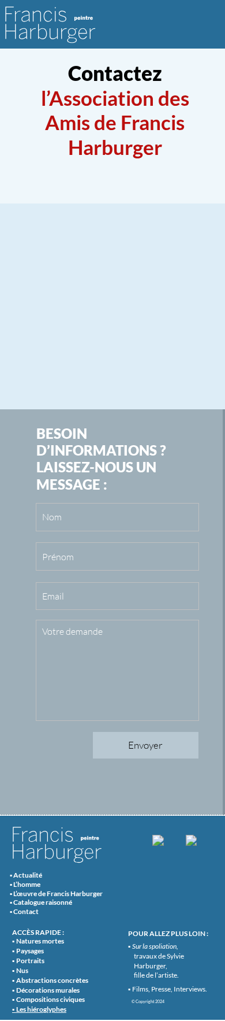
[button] (41, 1009)
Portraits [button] (30, 960)
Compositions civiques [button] (50, 999)
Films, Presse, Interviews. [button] (169, 989)
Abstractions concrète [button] (50, 980)
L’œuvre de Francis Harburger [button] (58, 893)
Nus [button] (22, 970)
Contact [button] (26, 911)
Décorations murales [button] (48, 990)
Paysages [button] (30, 950)
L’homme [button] (26, 884)
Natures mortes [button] (40, 941)
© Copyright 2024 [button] (148, 1001)
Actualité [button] (27, 875)
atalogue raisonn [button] (43, 902)
